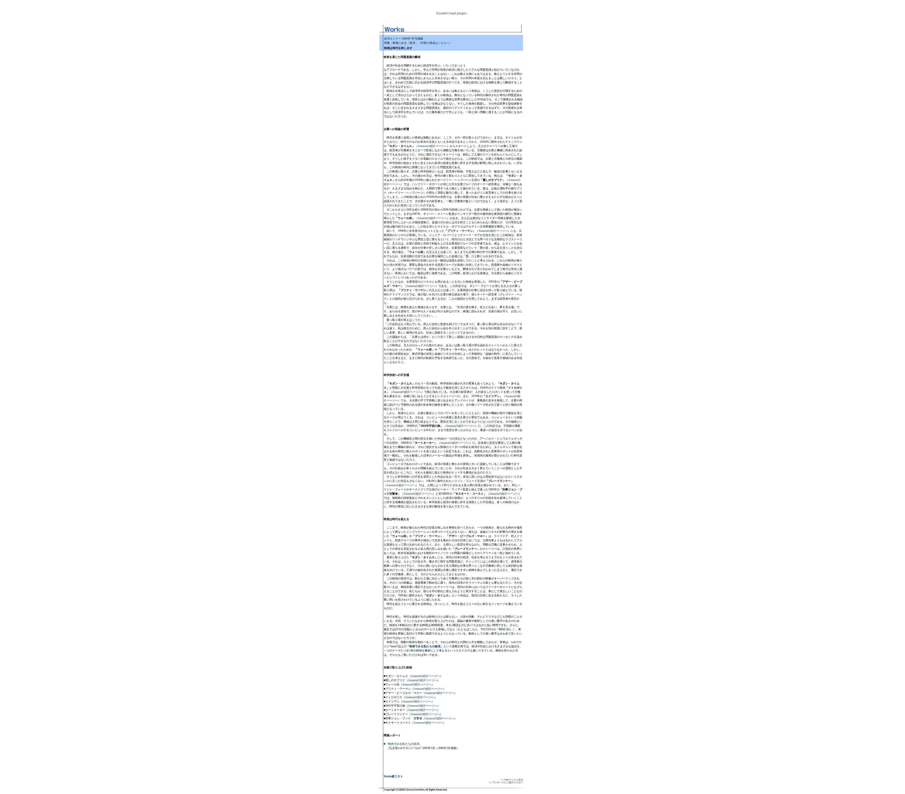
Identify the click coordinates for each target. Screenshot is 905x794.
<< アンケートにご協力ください (506, 782)
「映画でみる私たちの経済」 (425, 646)
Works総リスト (393, 776)
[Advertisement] (494, 58)
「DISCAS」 (504, 629)
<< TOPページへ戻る (512, 779)
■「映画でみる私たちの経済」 (403, 743)
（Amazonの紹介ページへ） (432, 146)
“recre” (393, 646)
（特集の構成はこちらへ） (435, 43)
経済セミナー (392, 38)
